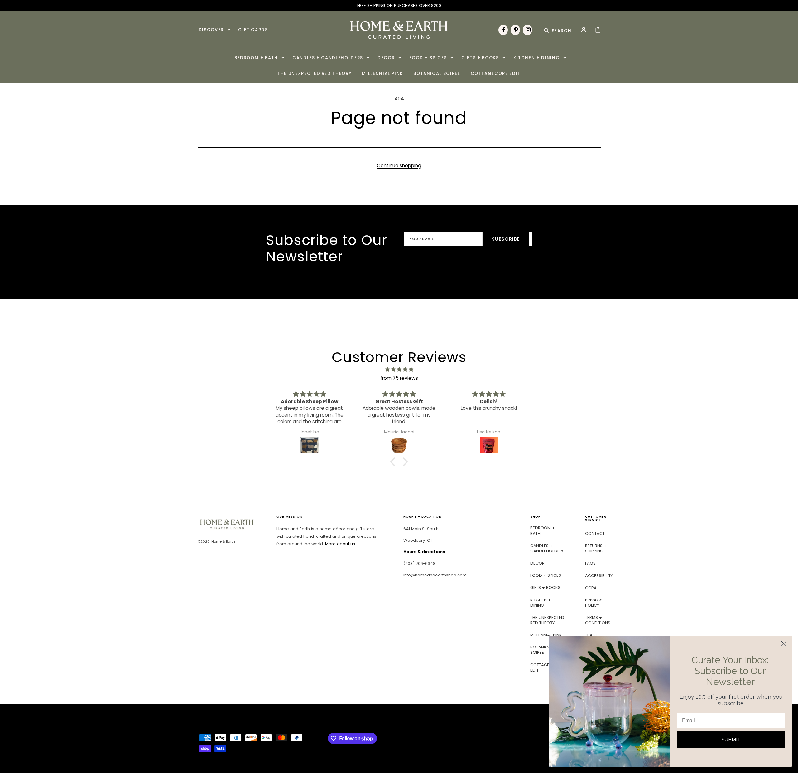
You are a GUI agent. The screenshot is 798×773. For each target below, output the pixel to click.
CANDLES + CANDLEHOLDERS (547, 548)
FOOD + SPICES (545, 575)
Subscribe (506, 239)
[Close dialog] (783, 643)
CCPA (591, 588)
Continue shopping (399, 165)
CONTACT (595, 533)
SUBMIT (731, 740)
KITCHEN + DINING (540, 602)
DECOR (537, 563)
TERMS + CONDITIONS (597, 620)
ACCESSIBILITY (599, 576)
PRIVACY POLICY (593, 602)
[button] (558, 29)
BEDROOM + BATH (542, 530)
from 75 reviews (399, 378)
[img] (399, 369)
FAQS (590, 563)
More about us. (340, 544)
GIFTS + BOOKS (545, 587)
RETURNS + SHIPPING (596, 548)
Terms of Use (480, 260)
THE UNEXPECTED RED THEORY (547, 620)
